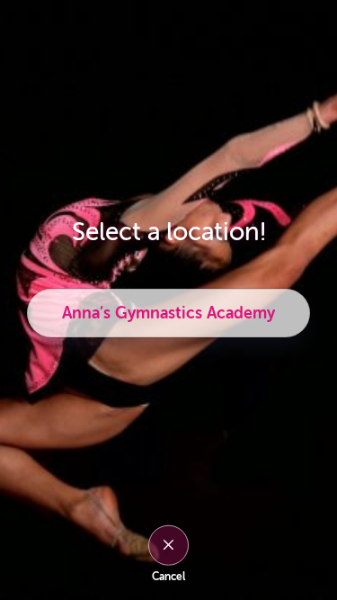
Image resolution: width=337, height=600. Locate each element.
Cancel (168, 576)
